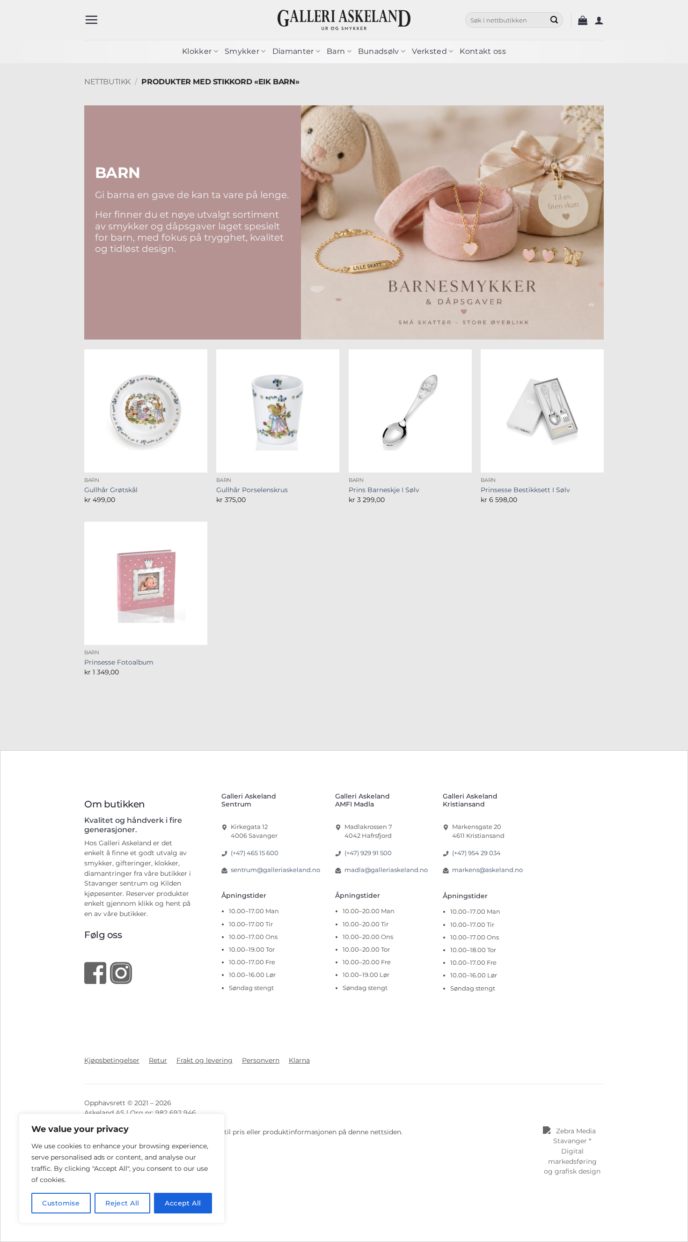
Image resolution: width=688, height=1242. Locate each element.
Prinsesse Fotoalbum (119, 662)
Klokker (197, 51)
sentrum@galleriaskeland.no (275, 869)
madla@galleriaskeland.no (386, 869)
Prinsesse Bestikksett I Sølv (525, 490)
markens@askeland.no (487, 869)
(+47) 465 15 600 (254, 853)
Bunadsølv (378, 51)
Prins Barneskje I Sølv (384, 490)
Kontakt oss (483, 51)
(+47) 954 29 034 (476, 853)
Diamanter (293, 51)
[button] (91, 20)
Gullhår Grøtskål (111, 490)
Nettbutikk (107, 81)
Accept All (183, 1203)
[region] (122, 1168)
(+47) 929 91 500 (368, 853)
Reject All (122, 1203)
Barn (336, 51)
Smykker (242, 51)
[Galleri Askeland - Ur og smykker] (344, 20)
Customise (61, 1203)
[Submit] (554, 20)
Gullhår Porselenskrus (252, 490)
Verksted (429, 51)
